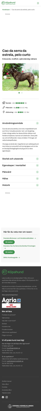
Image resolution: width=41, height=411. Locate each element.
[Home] (9, 3)
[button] (5, 77)
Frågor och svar (7, 335)
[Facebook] (3, 397)
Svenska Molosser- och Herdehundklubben (18, 238)
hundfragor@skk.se (13, 348)
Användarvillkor (7, 390)
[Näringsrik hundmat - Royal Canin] (11, 305)
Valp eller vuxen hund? (9, 320)
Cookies (4, 387)
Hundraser (6, 9)
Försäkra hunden (7, 329)
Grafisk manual (6, 381)
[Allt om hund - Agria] (11, 300)
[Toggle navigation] (38, 3)
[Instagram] (7, 397)
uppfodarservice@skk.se (15, 361)
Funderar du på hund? (9, 315)
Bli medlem (9, 242)
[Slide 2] (22, 92)
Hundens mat (6, 326)
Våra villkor (5, 384)
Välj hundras (6, 318)
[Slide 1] (19, 92)
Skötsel (4, 323)
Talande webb (6, 393)
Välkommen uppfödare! (9, 332)
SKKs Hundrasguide (10, 257)
